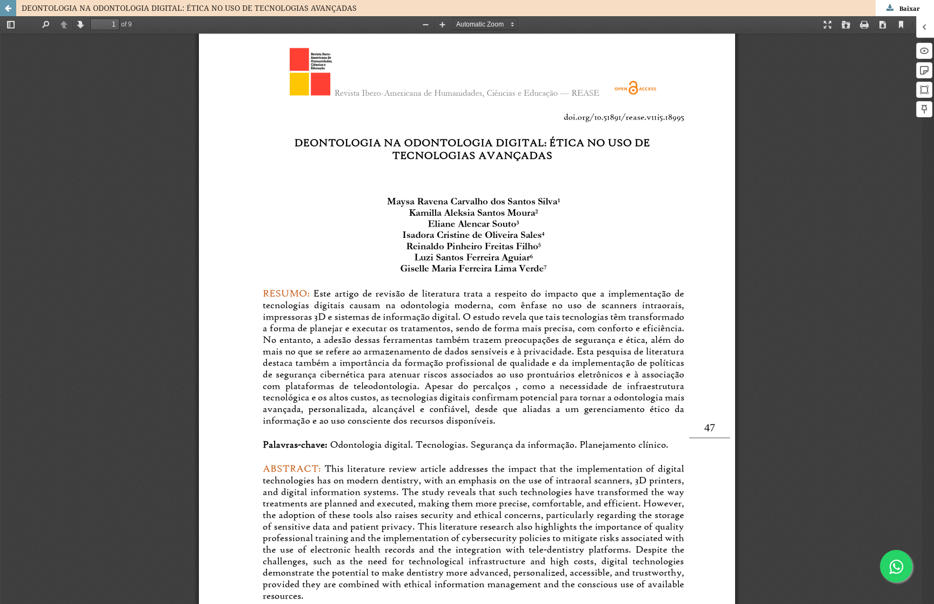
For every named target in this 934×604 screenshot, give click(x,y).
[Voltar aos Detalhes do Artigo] (8, 8)
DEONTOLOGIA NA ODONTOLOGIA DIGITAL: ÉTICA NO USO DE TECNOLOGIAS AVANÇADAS (189, 8)
